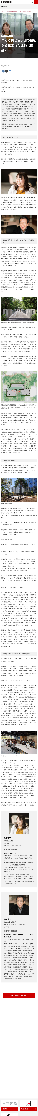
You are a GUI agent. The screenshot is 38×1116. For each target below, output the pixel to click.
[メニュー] (36, 2)
